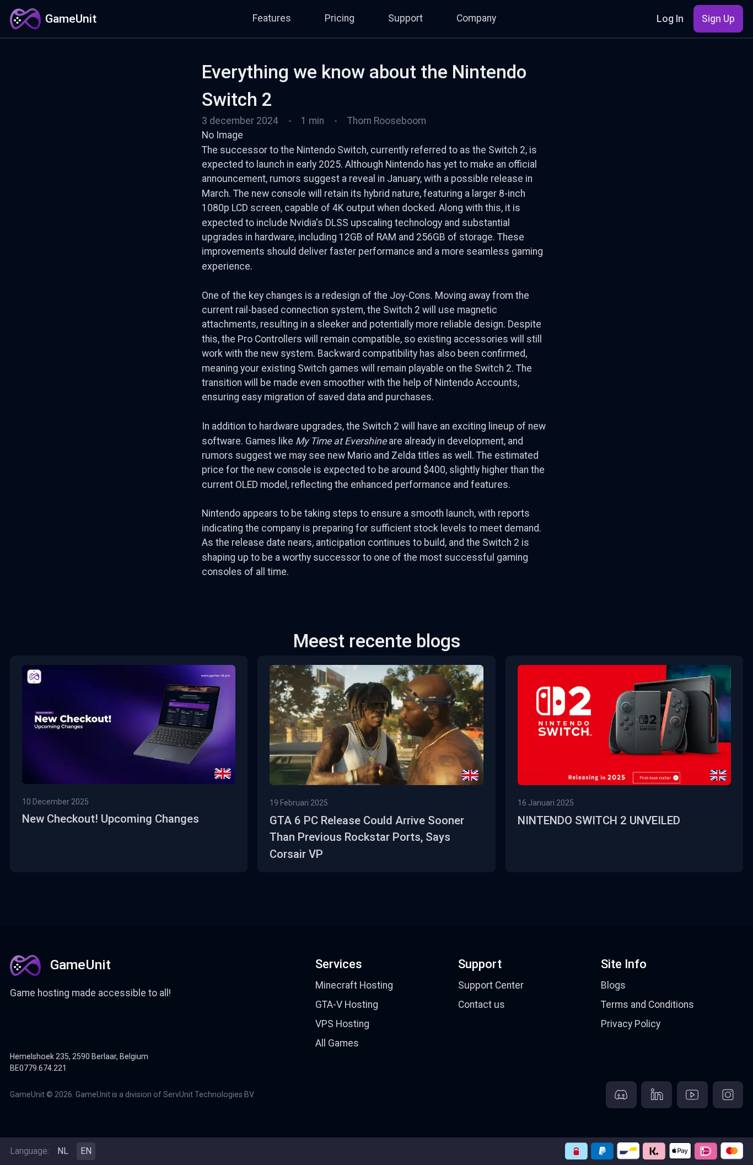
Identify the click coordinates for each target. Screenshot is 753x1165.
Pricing (339, 18)
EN (86, 1151)
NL (62, 1151)
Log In (670, 18)
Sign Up (718, 18)
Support (405, 18)
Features (271, 18)
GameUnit (70, 18)
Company (476, 18)
